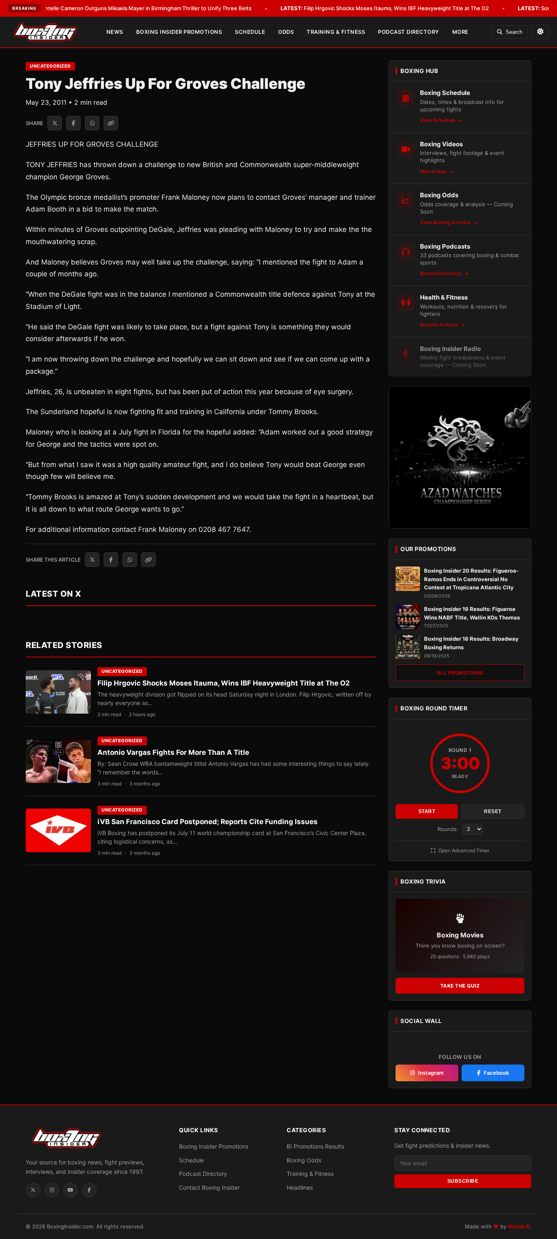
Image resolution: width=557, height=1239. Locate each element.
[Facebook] (89, 1190)
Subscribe (463, 1181)
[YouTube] (70, 1190)
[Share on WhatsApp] (92, 123)
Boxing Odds (304, 1160)
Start (426, 811)
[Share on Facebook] (73, 123)
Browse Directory (441, 273)
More (460, 32)
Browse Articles (439, 325)
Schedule (250, 32)
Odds (286, 32)
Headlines (300, 1187)
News (114, 32)
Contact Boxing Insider (209, 1187)
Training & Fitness (336, 32)
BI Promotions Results (315, 1146)
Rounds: (449, 829)
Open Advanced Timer (463, 850)
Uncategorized (50, 66)
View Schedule (438, 120)
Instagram (431, 1072)
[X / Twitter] (33, 1190)
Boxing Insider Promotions (179, 32)
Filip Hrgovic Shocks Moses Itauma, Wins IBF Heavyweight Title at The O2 (385, 8)
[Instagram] (51, 1190)
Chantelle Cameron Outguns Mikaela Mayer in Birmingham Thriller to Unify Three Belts (131, 8)
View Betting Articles (446, 222)
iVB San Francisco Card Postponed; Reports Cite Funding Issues (207, 822)
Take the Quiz (460, 986)
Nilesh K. (519, 1226)
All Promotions (460, 673)
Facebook (496, 1072)
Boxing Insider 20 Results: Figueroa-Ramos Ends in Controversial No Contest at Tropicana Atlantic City (471, 579)
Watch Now (434, 171)
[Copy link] (111, 123)
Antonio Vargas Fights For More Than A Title (173, 752)
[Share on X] (54, 123)
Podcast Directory (408, 32)
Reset (493, 811)
